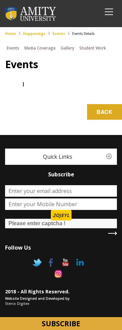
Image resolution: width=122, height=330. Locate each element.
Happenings (34, 33)
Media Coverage (40, 48)
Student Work (92, 48)
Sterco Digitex (17, 303)
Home (10, 33)
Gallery (67, 48)
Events (59, 33)
